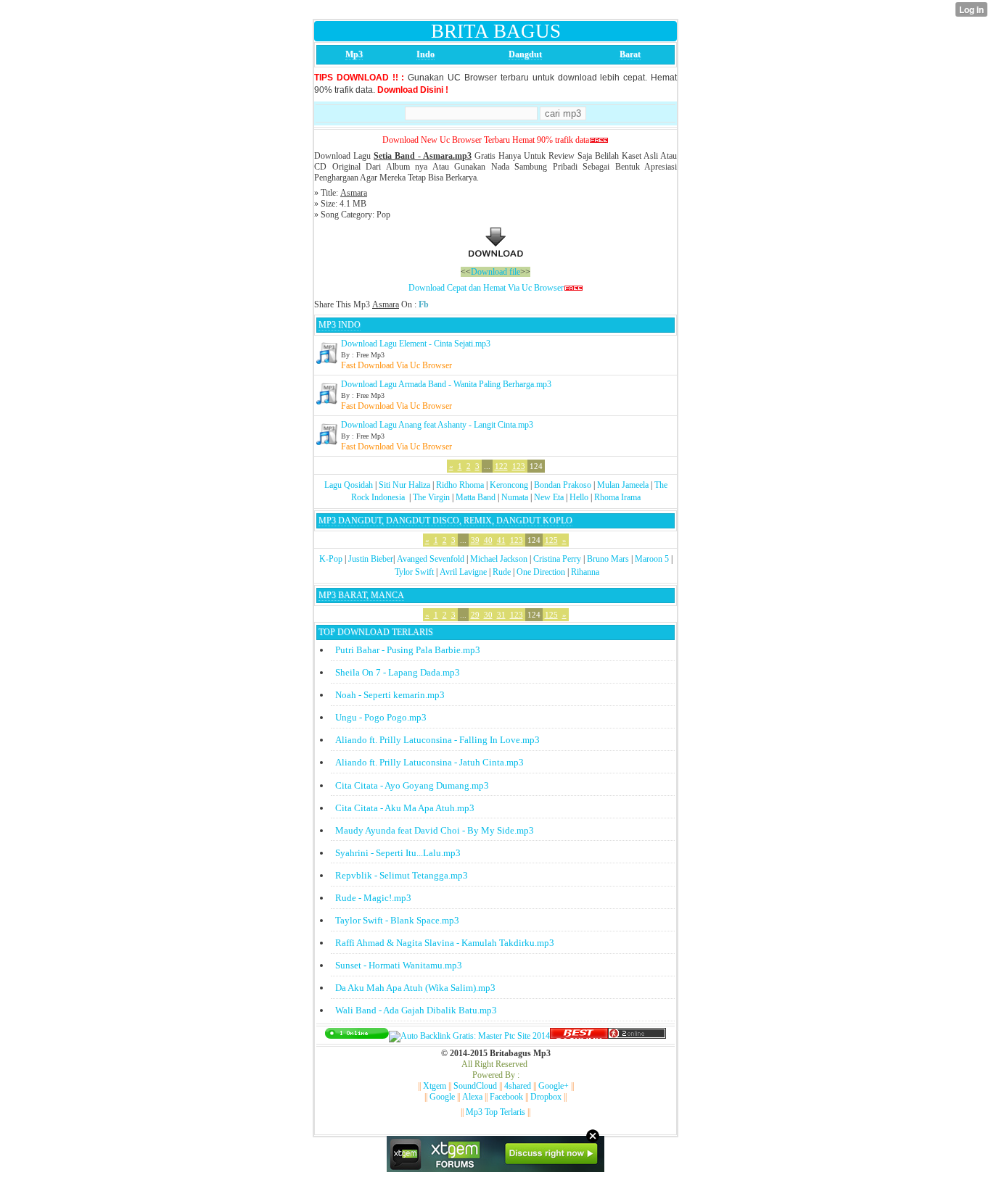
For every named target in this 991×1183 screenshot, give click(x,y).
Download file (495, 272)
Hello (578, 497)
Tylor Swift (414, 572)
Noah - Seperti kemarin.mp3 (390, 694)
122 (501, 466)
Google (442, 1097)
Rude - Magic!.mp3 (373, 897)
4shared (517, 1086)
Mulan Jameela (623, 485)
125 (551, 540)
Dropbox (546, 1097)
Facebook (506, 1097)
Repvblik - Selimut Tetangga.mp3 (401, 875)
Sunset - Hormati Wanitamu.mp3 (398, 965)
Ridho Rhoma (460, 485)
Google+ (553, 1086)
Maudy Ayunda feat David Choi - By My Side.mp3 (434, 830)
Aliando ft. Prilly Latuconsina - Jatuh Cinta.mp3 (429, 762)
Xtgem (434, 1086)
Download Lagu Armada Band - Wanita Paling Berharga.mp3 (446, 384)
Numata (514, 497)
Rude (502, 572)
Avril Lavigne (463, 572)
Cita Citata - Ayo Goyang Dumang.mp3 (412, 785)
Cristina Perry (557, 559)
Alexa (472, 1097)
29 (475, 614)
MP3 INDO (339, 325)
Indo (425, 54)
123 (518, 466)
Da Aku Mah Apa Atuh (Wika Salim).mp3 (415, 987)
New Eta (549, 497)
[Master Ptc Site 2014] (469, 1036)
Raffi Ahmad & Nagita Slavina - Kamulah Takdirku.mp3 (444, 942)
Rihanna (585, 572)
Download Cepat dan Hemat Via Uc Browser (486, 288)
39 (475, 540)
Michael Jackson (498, 559)
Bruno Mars (608, 559)
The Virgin (431, 497)
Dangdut (525, 54)
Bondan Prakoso (562, 485)
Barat (630, 54)
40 (488, 540)
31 (501, 614)
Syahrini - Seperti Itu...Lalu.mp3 (398, 852)
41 (501, 540)
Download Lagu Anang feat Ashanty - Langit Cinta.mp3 (437, 425)
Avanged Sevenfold (430, 559)
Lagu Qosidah (348, 485)
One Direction (541, 572)
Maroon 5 (652, 559)
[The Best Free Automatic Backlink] (579, 1036)
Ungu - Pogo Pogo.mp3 (381, 717)
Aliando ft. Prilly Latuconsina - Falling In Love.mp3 (437, 739)
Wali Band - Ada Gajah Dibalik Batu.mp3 (416, 1010)
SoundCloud (475, 1086)
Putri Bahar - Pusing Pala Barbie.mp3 (407, 649)
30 (488, 614)
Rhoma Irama (617, 497)
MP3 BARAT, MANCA (361, 595)
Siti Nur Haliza (404, 485)
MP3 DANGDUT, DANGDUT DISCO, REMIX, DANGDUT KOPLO (445, 520)
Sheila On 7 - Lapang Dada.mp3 (397, 672)
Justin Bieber (370, 559)
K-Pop (330, 559)
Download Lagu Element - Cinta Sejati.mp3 (415, 344)
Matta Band (475, 497)
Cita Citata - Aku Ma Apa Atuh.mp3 (404, 807)
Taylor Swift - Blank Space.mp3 (397, 920)
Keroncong (509, 485)
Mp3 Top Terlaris (495, 1112)
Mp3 (354, 54)
